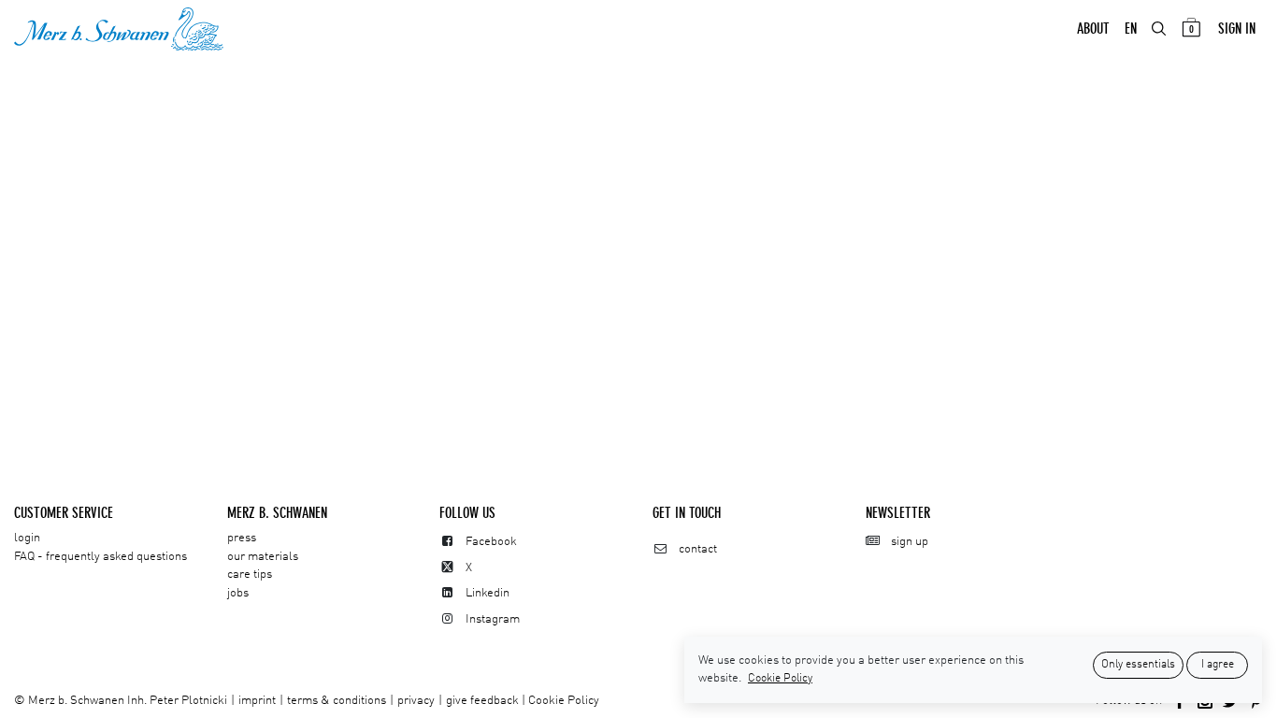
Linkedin (487, 593)
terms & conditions (336, 701)
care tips (249, 574)
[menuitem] (1093, 29)
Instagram (493, 619)
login (27, 538)
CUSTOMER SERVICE (63, 513)
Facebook (491, 542)
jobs (238, 593)
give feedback (482, 701)
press (241, 538)
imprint (257, 701)
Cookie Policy (563, 701)
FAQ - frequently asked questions (100, 557)
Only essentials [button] (1138, 664)
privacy (416, 701)
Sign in (1236, 28)
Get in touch (687, 513)
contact (698, 549)
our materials (262, 557)
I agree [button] (1217, 664)
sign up (909, 542)
